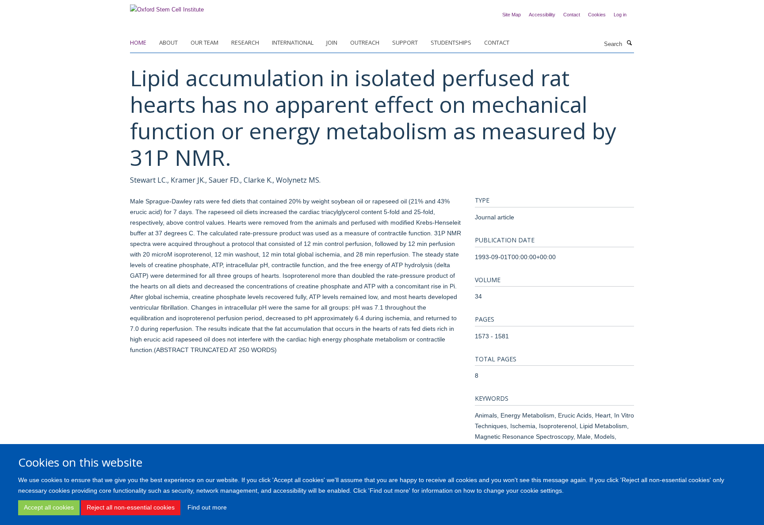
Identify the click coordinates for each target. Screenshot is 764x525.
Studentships (451, 42)
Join (331, 42)
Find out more (207, 507)
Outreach (364, 42)
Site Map (511, 14)
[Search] (629, 43)
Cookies (597, 14)
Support (405, 42)
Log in (620, 14)
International (292, 42)
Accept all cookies (49, 507)
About (168, 42)
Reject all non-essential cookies (131, 507)
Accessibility (542, 14)
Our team (204, 42)
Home (138, 42)
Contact (571, 14)
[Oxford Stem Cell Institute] (167, 7)
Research (245, 42)
